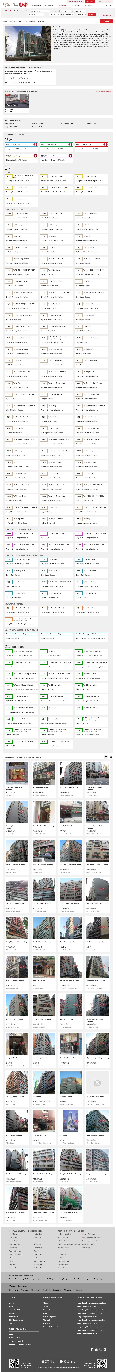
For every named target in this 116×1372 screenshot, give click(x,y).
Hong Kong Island (65, 1234)
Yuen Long (37, 1254)
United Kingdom (49, 1317)
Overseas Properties (75, 1)
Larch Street (91, 123)
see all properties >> (103, 91)
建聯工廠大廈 (10, 1024)
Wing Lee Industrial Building (43, 1212)
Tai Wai (36, 1258)
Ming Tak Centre (12, 1058)
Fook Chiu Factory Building (43, 865)
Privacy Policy (75, 1367)
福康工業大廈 (91, 870)
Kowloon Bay (38, 1237)
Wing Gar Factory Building (96, 1174)
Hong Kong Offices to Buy (87, 1323)
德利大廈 (36, 1140)
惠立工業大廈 (37, 1179)
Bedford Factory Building (69, 787)
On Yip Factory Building (15, 1096)
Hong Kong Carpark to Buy (87, 1334)
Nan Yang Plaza (63, 1261)
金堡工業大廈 (91, 986)
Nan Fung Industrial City (91, 1241)
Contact (12, 1313)
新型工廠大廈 (10, 1140)
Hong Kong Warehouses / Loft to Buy (91, 1327)
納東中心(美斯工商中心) (41, 1102)
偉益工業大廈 (10, 1179)
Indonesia (78, 1290)
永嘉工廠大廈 (91, 1179)
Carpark (77, 6)
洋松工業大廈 (37, 1024)
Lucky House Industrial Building (94, 1020)
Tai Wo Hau (37, 1244)
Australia (46, 1323)
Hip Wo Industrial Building (69, 980)
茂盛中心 (36, 1063)
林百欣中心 (64, 1024)
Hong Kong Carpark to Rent (87, 1317)
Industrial (64, 6)
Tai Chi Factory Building (95, 1096)
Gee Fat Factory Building (42, 942)
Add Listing (90, 1)
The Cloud (63, 1135)
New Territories (88, 1234)
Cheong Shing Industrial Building (95, 788)
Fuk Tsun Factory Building (69, 903)
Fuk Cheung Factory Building (70, 865)
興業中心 (36, 986)
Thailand (46, 1290)
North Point (38, 1248)
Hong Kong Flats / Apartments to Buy (91, 1320)
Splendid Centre (66, 1096)
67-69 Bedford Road (40, 787)
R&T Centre (37, 1096)
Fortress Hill (38, 1265)
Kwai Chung (13, 1237)
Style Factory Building (14, 1135)
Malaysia (67, 1290)
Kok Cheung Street (67, 123)
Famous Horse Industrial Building (95, 827)
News (11, 1306)
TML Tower (86, 1248)
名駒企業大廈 (91, 831)
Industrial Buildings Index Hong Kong (88, 1279)
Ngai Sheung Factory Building (97, 1058)
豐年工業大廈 (10, 947)
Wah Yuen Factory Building (96, 1135)
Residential (37, 6)
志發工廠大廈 (37, 947)
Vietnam (24, 1290)
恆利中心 (89, 947)
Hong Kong (13, 1290)
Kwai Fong (13, 1234)
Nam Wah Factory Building (70, 1058)
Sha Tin (12, 1265)
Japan (45, 1306)
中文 (111, 6)
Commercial (51, 6)
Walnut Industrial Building (42, 1174)
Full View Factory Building (96, 903)
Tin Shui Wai (38, 1268)
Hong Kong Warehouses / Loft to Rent (91, 1310)
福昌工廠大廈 (64, 870)
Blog (11, 1334)
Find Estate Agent (16, 1320)
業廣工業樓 (64, 1217)
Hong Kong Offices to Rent (87, 1306)
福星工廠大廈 (10, 870)
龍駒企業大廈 (91, 1024)
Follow (106, 21)
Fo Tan (36, 1241)
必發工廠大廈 (64, 792)
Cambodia (47, 1310)
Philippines (35, 1290)
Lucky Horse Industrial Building (14, 788)
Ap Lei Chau (38, 1234)
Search (91, 15)
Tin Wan (36, 1251)
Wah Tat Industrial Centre (91, 1237)
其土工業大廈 (37, 831)
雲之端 (62, 1140)
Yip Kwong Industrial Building (71, 1212)
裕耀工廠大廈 (91, 908)
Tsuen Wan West (15, 1244)
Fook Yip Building (88, 1244)
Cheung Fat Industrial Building (14, 827)
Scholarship (13, 1317)
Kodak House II (63, 1237)
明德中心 (9, 1063)
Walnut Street (37, 127)
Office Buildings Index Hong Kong (54, 1279)
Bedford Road (10, 123)
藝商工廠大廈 (91, 1063)
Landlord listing (23, 11)
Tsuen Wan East (15, 1251)
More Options (106, 15)
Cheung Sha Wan (40, 1261)
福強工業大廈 (10, 908)
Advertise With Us (16, 1310)
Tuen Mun (13, 1248)
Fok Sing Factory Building (15, 865)
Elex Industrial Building (68, 826)
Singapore (57, 1290)
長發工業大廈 (10, 831)
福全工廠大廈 (64, 908)
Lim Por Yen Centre (67, 1019)
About (11, 1303)
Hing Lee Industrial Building (16, 980)
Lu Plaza (61, 1258)
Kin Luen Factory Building (15, 1019)
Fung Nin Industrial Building (16, 942)
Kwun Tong (13, 1241)
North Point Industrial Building (69, 1244)
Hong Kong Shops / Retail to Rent (89, 1313)
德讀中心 (63, 1102)
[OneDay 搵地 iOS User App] (48, 1361)
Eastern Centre (63, 1248)
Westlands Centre (64, 1241)
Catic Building (63, 1265)
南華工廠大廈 (64, 1063)
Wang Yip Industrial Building (70, 1174)
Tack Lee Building (39, 1135)
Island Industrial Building (95, 980)
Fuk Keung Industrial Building (17, 903)
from (62, 15)
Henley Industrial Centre (95, 942)
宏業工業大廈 (64, 1179)
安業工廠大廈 (10, 1102)
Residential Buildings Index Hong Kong (24, 1279)
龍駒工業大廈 (10, 792)
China (45, 1313)
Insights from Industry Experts (20, 1344)
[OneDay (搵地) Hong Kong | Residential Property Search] (15, 4)
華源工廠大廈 (91, 1140)
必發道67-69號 (38, 792)
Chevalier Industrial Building (43, 826)
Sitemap (12, 1323)
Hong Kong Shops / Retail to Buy (89, 1330)
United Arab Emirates (51, 1327)
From (56, 11)
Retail (90, 6)
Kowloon (62, 1254)
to (72, 11)
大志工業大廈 (91, 1102)
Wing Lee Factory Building (16, 1212)
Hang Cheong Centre (67, 942)
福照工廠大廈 (37, 870)
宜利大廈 (63, 831)
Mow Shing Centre (40, 1058)
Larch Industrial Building (42, 1019)
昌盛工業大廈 (91, 792)
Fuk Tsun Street (37, 123)
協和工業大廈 (64, 986)
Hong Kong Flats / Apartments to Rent (91, 1303)
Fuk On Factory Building (42, 903)
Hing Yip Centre (39, 980)
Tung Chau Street (11, 127)
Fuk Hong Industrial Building (97, 865)
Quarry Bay (13, 1258)
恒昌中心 (63, 947)
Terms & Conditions (65, 1367)
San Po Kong (14, 1268)
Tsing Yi (12, 1261)
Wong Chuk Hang (15, 1254)
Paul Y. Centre (63, 1268)
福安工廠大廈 (37, 908)
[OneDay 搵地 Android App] (67, 1361)
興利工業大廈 (10, 986)
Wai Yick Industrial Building (16, 1174)
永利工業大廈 (10, 1217)
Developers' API (15, 1338)
